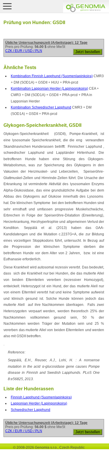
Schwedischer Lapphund (30, 410)
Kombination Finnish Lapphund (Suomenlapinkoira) (52, 76)
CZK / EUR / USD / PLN (23, 51)
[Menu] (7, 6)
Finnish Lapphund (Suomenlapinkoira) (41, 397)
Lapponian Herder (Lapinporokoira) (39, 403)
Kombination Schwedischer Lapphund (41, 107)
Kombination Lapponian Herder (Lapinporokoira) (49, 88)
